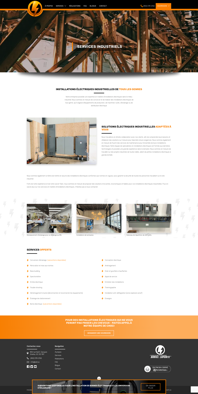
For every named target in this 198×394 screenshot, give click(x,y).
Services (59, 6)
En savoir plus (150, 386)
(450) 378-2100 (36, 358)
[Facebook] (28, 366)
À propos (49, 6)
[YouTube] (35, 366)
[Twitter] (31, 366)
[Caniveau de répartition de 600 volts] (149, 218)
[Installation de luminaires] (99, 218)
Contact (103, 6)
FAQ (85, 6)
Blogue (93, 6)
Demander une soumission (99, 333)
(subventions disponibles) (56, 260)
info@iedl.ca (35, 362)
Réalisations (74, 6)
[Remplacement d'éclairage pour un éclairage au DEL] (49, 218)
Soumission (162, 6)
